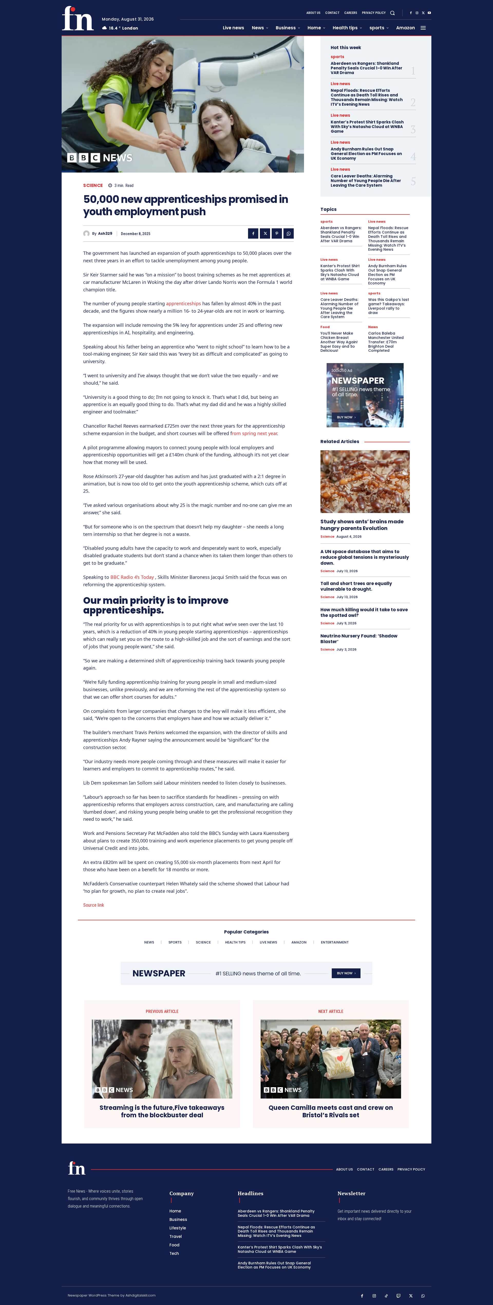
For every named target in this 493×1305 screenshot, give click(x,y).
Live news (340, 84)
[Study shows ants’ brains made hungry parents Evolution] (365, 481)
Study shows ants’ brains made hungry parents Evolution (362, 525)
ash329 (105, 233)
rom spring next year (254, 433)
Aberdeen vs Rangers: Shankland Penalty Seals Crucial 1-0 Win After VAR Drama (366, 68)
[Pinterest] (277, 233)
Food (325, 327)
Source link (93, 905)
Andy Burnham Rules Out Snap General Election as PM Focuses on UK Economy (366, 153)
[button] (392, 13)
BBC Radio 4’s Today (132, 577)
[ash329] (87, 233)
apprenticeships (183, 303)
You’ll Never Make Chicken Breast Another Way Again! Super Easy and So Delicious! (339, 342)
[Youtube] (429, 13)
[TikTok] (386, 1296)
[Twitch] (399, 1296)
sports (337, 57)
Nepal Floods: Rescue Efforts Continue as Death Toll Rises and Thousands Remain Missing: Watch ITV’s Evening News (367, 97)
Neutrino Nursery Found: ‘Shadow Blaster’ (358, 639)
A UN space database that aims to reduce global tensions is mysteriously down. (364, 557)
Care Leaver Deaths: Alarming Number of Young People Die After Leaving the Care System (366, 180)
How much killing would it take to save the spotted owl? (364, 612)
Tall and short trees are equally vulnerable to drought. (356, 586)
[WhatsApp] (288, 233)
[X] (423, 13)
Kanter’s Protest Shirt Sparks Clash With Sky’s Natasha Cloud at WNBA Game (367, 126)
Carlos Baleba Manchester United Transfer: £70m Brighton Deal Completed (386, 342)
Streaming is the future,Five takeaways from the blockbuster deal (162, 1111)
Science (93, 185)
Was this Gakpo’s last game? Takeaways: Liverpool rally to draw (388, 306)
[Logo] (77, 18)
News (373, 327)
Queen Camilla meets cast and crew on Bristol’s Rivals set (331, 1111)
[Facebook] (411, 13)
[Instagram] (417, 13)
